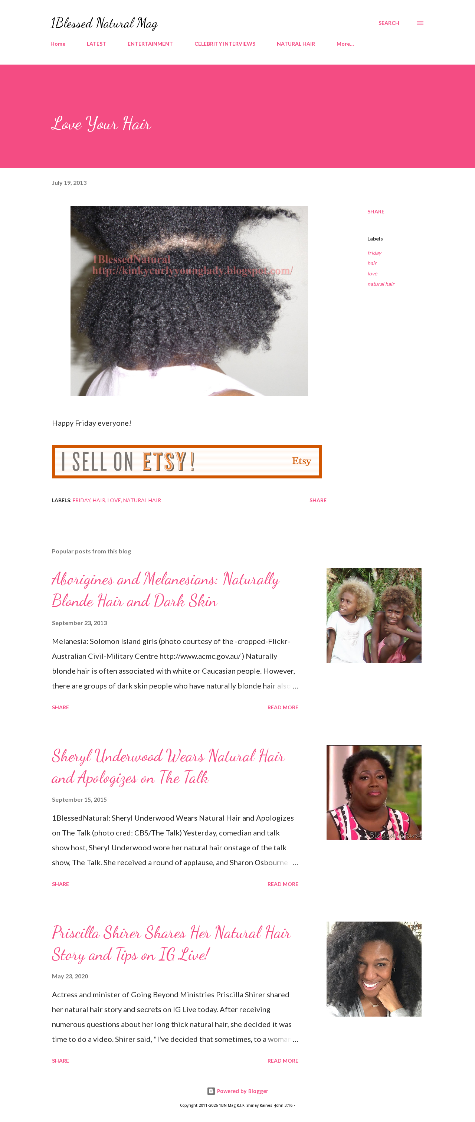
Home (57, 43)
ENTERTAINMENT (150, 43)
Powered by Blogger (242, 1091)
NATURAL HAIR (296, 43)
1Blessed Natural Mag (104, 23)
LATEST (96, 43)
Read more (283, 707)
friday (374, 252)
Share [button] (375, 211)
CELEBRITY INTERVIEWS (224, 43)
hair (372, 263)
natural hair (380, 284)
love (372, 273)
